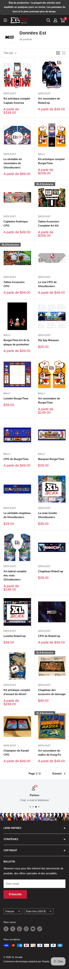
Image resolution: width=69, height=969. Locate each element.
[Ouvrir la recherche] (48, 20)
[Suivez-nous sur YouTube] (32, 928)
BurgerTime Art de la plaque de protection (16, 342)
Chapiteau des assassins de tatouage (51, 692)
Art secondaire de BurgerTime (49, 400)
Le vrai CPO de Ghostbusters (47, 284)
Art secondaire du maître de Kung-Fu (49, 752)
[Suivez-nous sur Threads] (19, 928)
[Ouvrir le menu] (5, 20)
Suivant (57, 773)
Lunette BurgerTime (16, 398)
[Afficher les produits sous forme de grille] (58, 53)
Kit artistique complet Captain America (17, 100)
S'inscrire (15, 894)
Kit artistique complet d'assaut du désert (17, 692)
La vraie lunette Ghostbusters (47, 515)
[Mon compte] (55, 20)
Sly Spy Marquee (48, 340)
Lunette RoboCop (14, 635)
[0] (62, 20)
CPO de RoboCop (49, 635)
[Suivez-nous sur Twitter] (12, 928)
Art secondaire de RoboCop (49, 100)
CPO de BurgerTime (16, 459)
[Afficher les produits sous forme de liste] (63, 53)
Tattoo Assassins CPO (14, 284)
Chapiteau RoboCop (50, 571)
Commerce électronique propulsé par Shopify (27, 961)
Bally (41, 154)
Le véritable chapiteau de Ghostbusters (17, 515)
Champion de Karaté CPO (16, 752)
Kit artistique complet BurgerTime (51, 161)
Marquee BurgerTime (51, 459)
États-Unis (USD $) (36, 911)
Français (9, 911)
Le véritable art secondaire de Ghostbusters (13, 163)
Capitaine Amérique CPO (16, 223)
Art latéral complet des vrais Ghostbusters (15, 575)
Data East (10, 93)
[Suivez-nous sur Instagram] (26, 928)
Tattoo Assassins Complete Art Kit (48, 223)
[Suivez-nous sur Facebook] (6, 928)
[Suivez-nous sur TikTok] (39, 928)
